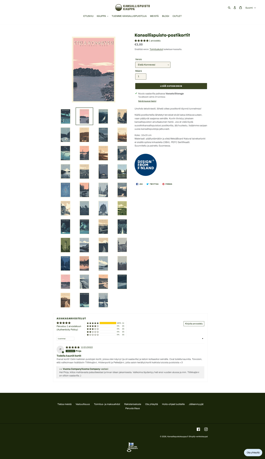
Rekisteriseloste (132, 404)
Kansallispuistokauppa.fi (177, 437)
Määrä (138, 71)
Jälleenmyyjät (196, 404)
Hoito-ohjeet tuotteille (173, 404)
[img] (73, 347)
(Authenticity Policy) (67, 329)
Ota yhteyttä (151, 404)
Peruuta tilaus (132, 408)
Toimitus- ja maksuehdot (107, 404)
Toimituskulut (156, 49)
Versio (138, 59)
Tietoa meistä (64, 404)
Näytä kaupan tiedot (147, 101)
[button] (142, 40)
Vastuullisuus (83, 404)
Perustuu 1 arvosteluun (69, 326)
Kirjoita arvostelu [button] (194, 323)
